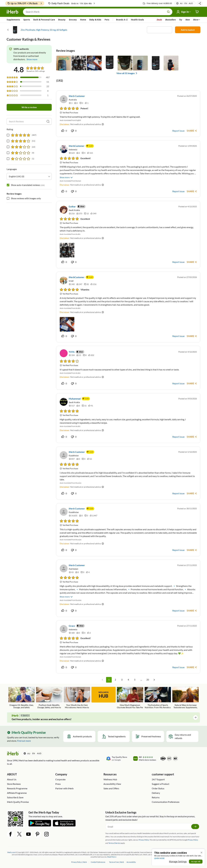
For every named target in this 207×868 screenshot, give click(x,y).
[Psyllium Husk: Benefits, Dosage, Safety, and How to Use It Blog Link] (49, 698)
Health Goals (137, 19)
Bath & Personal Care (44, 19)
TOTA (71, 351)
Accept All (195, 861)
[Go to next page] (154, 680)
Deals (159, 19)
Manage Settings (178, 861)
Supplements (13, 19)
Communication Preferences (165, 802)
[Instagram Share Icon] (46, 834)
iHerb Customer (77, 96)
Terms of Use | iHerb (116, 862)
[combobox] (29, 176)
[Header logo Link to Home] (12, 11)
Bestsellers (170, 19)
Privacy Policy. (144, 840)
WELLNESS (103, 695)
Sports (26, 19)
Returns (156, 797)
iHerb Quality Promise (18, 802)
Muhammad (75, 398)
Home (83, 19)
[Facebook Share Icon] (10, 834)
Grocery (73, 19)
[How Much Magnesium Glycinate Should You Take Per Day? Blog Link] (130, 698)
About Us (11, 779)
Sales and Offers (111, 788)
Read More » (112, 857)
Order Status (158, 788)
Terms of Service (114, 843)
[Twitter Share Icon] (19, 834)
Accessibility (131, 862)
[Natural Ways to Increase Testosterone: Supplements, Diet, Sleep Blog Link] (185, 698)
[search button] (168, 11)
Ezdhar (72, 206)
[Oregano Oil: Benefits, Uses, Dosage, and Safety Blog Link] (21, 698)
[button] (200, 3)
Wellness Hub (110, 779)
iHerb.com (11, 852)
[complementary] (97, 862)
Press (58, 784)
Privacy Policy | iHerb (79, 862)
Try (180, 19)
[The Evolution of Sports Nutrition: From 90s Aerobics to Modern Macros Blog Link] (157, 698)
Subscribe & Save (15, 797)
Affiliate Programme (17, 793)
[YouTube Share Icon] (28, 834)
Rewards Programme (17, 788)
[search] (48, 121)
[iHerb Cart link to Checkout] (197, 12)
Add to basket (188, 29)
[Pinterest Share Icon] (37, 834)
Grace (72, 625)
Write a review (29, 107)
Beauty (61, 19)
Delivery (156, 793)
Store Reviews (14, 784)
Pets (107, 19)
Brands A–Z (122, 19)
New (187, 19)
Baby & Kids (95, 19)
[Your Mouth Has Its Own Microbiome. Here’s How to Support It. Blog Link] (77, 698)
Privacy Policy (193, 840)
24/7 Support (158, 779)
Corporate (60, 779)
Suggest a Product (160, 784)
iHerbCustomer (76, 146)
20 (147, 679)
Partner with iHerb (64, 788)
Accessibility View (112, 784)
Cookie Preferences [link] (98, 862)
